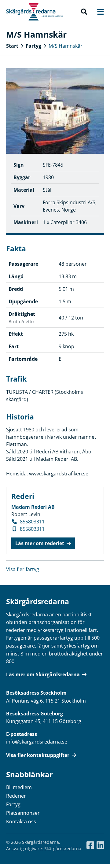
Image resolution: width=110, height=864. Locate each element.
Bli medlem (19, 787)
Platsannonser (23, 813)
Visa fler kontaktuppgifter (37, 755)
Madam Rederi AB (33, 507)
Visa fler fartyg (22, 569)
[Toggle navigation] (97, 11)
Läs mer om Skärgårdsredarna (43, 674)
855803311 (32, 521)
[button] (84, 12)
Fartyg (33, 45)
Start (12, 45)
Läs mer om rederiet (39, 543)
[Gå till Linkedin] (100, 845)
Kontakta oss (21, 821)
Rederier (16, 795)
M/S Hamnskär (65, 45)
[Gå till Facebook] (90, 845)
